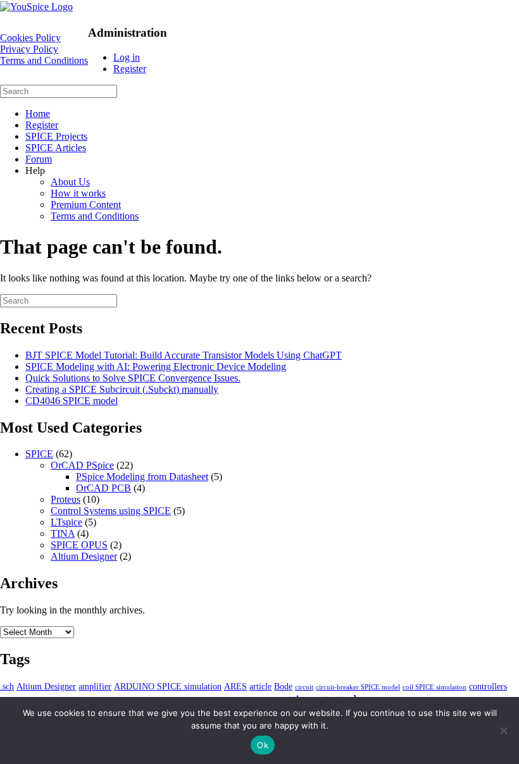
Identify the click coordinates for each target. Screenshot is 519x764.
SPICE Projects (56, 136)
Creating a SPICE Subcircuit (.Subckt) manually (121, 389)
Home (37, 113)
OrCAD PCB (103, 488)
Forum (38, 159)
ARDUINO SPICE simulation (168, 686)
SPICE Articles (55, 147)
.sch (7, 686)
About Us (70, 181)
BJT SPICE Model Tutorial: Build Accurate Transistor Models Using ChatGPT (183, 355)
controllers (488, 686)
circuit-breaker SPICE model (358, 687)
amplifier (94, 686)
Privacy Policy (29, 49)
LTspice (66, 522)
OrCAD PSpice (82, 465)
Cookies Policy (30, 37)
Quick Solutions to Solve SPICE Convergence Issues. (133, 378)
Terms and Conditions (44, 60)
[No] (503, 730)
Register (129, 68)
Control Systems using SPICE (111, 510)
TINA (63, 533)
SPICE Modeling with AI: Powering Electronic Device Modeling (155, 366)
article (260, 686)
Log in (126, 57)
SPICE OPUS (79, 544)
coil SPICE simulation (434, 687)
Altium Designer (84, 556)
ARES (235, 686)
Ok (262, 745)
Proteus (65, 499)
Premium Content (86, 204)
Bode (283, 686)
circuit (304, 687)
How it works (78, 193)
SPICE (39, 453)
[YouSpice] (36, 6)
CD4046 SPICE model (71, 400)
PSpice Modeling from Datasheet (142, 476)
